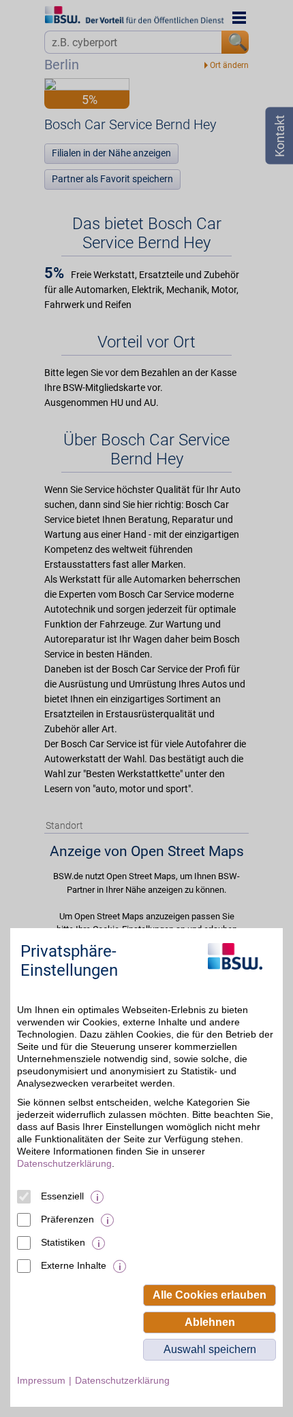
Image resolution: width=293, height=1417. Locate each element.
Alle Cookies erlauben (209, 1295)
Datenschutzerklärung (64, 1163)
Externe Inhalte (73, 1265)
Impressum (41, 1380)
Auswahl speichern (210, 1349)
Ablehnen (210, 1322)
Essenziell (62, 1196)
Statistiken (63, 1242)
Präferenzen (67, 1219)
